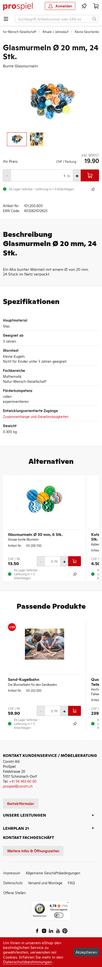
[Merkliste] (84, 6)
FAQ (71, 882)
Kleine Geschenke (87, 32)
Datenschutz (13, 882)
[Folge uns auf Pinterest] (64, 930)
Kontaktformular (20, 803)
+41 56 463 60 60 (23, 781)
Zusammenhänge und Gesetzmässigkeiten (36, 416)
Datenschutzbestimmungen (27, 961)
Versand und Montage (45, 882)
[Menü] (68, 904)
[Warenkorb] (96, 6)
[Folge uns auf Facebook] (37, 930)
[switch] (58, 915)
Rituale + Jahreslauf (55, 32)
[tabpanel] (51, 101)
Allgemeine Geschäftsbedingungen (53, 872)
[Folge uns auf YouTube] (57, 930)
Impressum (11, 872)
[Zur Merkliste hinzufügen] (93, 189)
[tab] (17, 139)
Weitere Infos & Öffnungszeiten (33, 850)
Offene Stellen (14, 892)
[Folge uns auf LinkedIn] (51, 930)
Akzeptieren (86, 952)
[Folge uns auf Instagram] (44, 930)
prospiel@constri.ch (18, 786)
